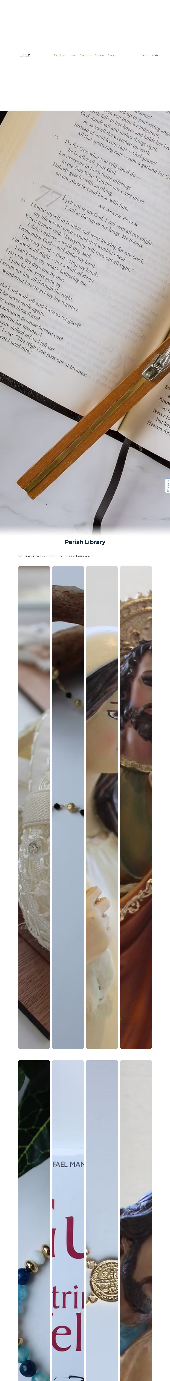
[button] (60, 55)
